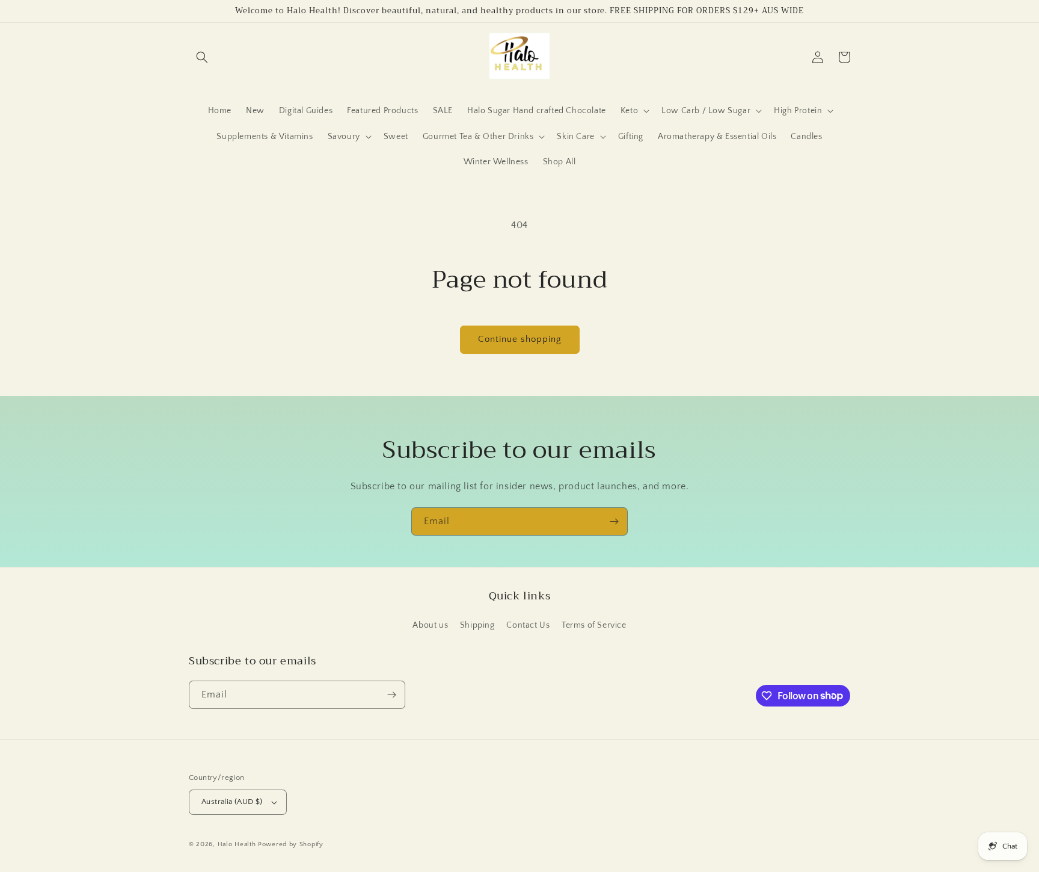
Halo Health (237, 844)
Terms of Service (594, 625)
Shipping (477, 625)
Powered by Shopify (290, 844)
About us (430, 625)
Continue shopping (520, 339)
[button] (202, 57)
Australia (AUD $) (232, 801)
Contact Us (528, 625)
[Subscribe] (614, 521)
